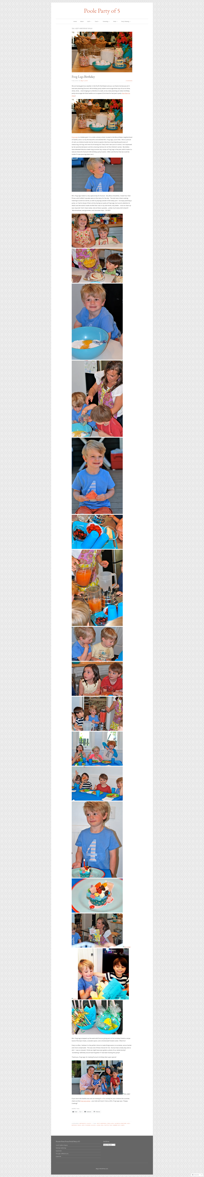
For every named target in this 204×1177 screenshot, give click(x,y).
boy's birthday (102, 1123)
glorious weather (120, 1123)
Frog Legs (75, 137)
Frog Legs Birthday (83, 77)
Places (89, 1123)
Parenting (105, 21)
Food (96, 21)
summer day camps (119, 1125)
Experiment (59, 1151)
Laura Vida (100, 1125)
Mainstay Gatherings (61, 1148)
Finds (114, 21)
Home (75, 21)
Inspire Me (58, 1156)
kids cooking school (89, 1125)
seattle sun (108, 1125)
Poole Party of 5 (102, 10)
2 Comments (129, 80)
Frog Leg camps (85, 1101)
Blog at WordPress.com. (102, 1168)
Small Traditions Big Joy (62, 1145)
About (82, 21)
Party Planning (125, 21)
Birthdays (83, 1123)
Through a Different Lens (62, 1153)
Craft (88, 21)
